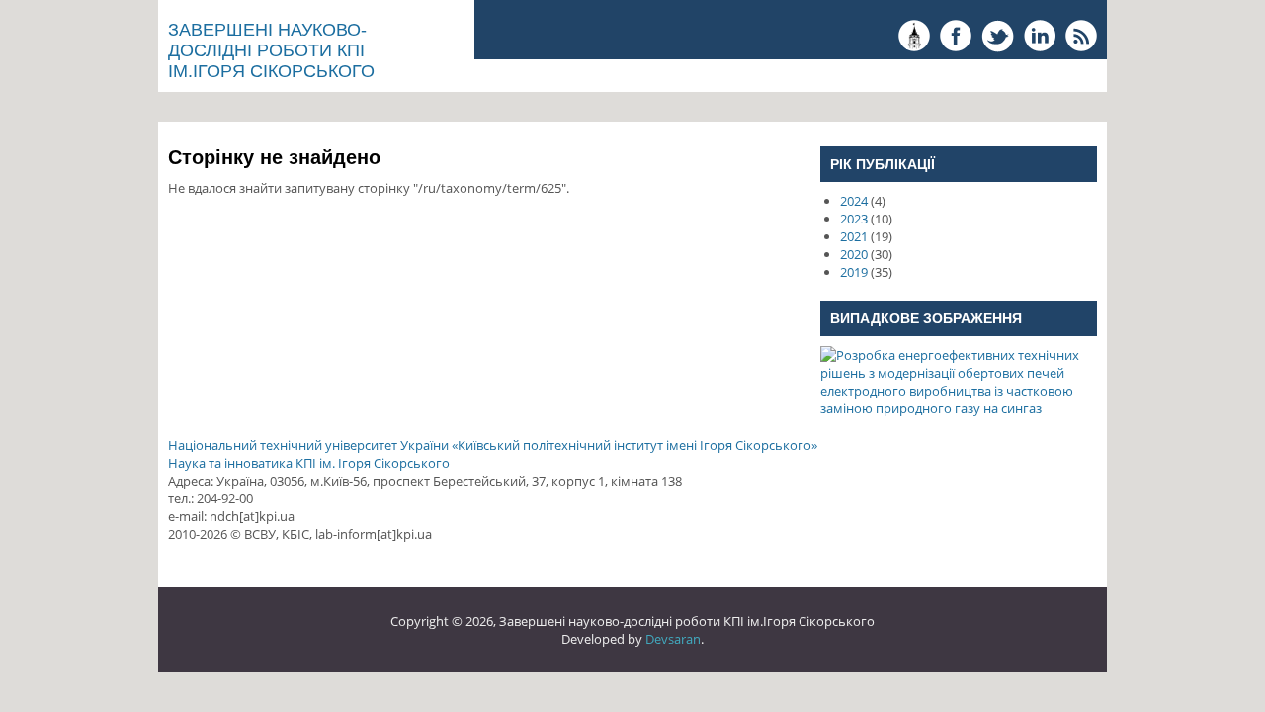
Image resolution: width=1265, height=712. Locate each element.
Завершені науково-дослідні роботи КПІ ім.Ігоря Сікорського (271, 50)
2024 (854, 201)
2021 (854, 236)
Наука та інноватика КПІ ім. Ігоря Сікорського (309, 463)
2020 (854, 254)
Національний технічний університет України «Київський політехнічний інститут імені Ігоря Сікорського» (492, 445)
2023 (854, 218)
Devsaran (673, 639)
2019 (854, 272)
